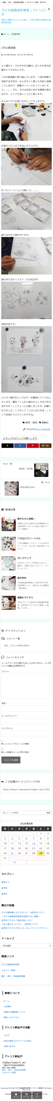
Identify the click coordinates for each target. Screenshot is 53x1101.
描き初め (21, 577)
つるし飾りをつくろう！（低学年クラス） (20, 924)
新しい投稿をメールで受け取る (15, 752)
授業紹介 (45, 422)
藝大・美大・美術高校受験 (13, 2)
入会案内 (7, 1006)
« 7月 (14, 862)
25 (12, 853)
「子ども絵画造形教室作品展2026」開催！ (20, 916)
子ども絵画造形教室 (10, 964)
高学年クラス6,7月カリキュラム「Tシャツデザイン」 (25, 928)
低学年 (17, 34)
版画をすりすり (25, 597)
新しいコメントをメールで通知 (15, 743)
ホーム (6, 34)
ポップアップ (24, 558)
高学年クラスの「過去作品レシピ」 (17, 920)
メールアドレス (9, 715)
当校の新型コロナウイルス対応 (17, 1041)
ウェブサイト (7, 728)
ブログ (6, 1035)
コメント (5, 671)
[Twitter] (8, 445)
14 (33, 843)
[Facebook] (20, 445)
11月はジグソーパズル (29, 538)
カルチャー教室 (32, 2)
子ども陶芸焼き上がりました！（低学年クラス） (23, 912)
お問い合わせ (9, 1046)
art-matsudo (44, 429)
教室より (5, 882)
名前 (4, 703)
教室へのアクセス (11, 1017)
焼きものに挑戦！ (26, 518)
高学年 (35, 422)
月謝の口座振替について (14, 1012)
